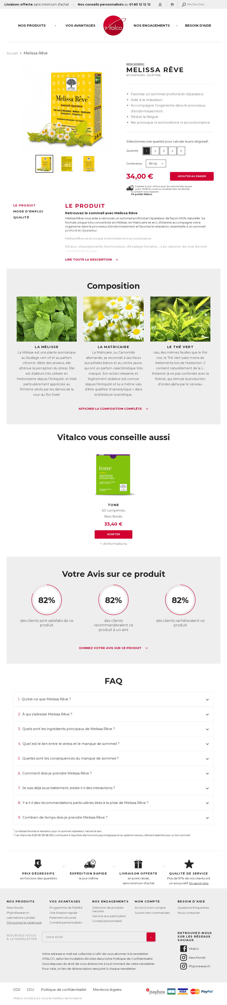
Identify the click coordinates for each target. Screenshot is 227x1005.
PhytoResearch (18, 912)
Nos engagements (152, 25)
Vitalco (194, 948)
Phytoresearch (199, 966)
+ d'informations (113, 544)
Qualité (21, 217)
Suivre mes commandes (152, 912)
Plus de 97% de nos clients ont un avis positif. (188, 878)
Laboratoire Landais (21, 917)
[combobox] (156, 163)
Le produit (24, 205)
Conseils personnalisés (65, 922)
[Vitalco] (113, 33)
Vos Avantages (80, 25)
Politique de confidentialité (63, 989)
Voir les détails (181, 189)
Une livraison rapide (63, 912)
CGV (16, 989)
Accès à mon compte (150, 907)
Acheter (113, 534)
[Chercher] (183, 4)
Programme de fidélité (65, 907)
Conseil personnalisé (107, 921)
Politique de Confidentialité (133, 958)
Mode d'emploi (28, 211)
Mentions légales (107, 989)
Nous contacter (189, 912)
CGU (30, 989)
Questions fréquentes (193, 907)
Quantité (132, 150)
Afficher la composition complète (110, 408)
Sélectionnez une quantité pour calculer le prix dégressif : (167, 141)
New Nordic (135, 64)
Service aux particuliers (109, 916)
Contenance (134, 163)
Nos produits (32, 25)
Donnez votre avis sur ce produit (110, 648)
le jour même (88, 876)
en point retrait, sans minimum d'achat (138, 878)
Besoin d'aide (198, 25)
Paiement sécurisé (62, 917)
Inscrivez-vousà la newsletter (22, 937)
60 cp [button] (153, 163)
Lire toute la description (89, 259)
